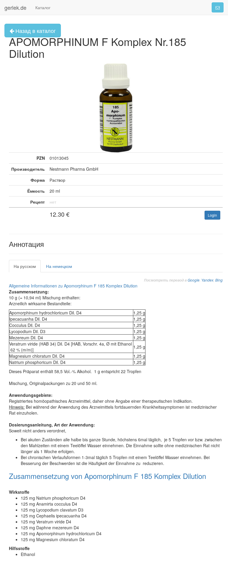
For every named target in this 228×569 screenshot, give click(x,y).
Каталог (42, 7)
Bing (219, 279)
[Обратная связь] (218, 7)
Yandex (207, 279)
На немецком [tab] (59, 266)
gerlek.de (15, 7)
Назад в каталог (35, 30)
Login (212, 215)
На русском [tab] (25, 266)
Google (194, 279)
